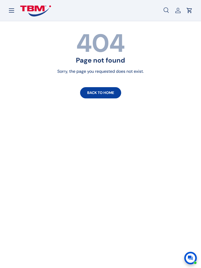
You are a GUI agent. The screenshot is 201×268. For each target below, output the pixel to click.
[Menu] (11, 10)
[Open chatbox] (190, 258)
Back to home (100, 92)
